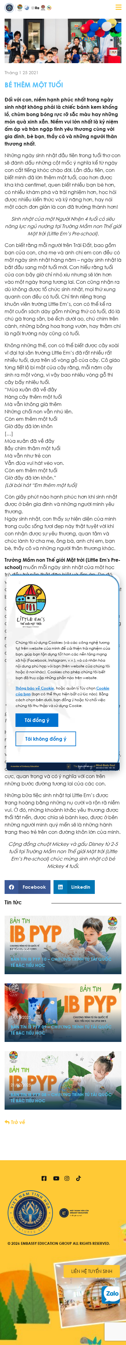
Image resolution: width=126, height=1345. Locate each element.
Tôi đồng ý (37, 720)
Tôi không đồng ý (45, 739)
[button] (27, 887)
